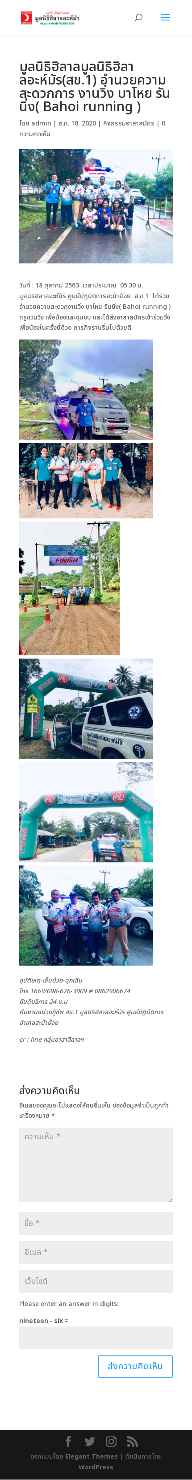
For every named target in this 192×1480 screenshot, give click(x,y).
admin (41, 123)
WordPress (96, 1467)
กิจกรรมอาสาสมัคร (128, 123)
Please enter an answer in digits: (68, 1304)
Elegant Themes (91, 1456)
